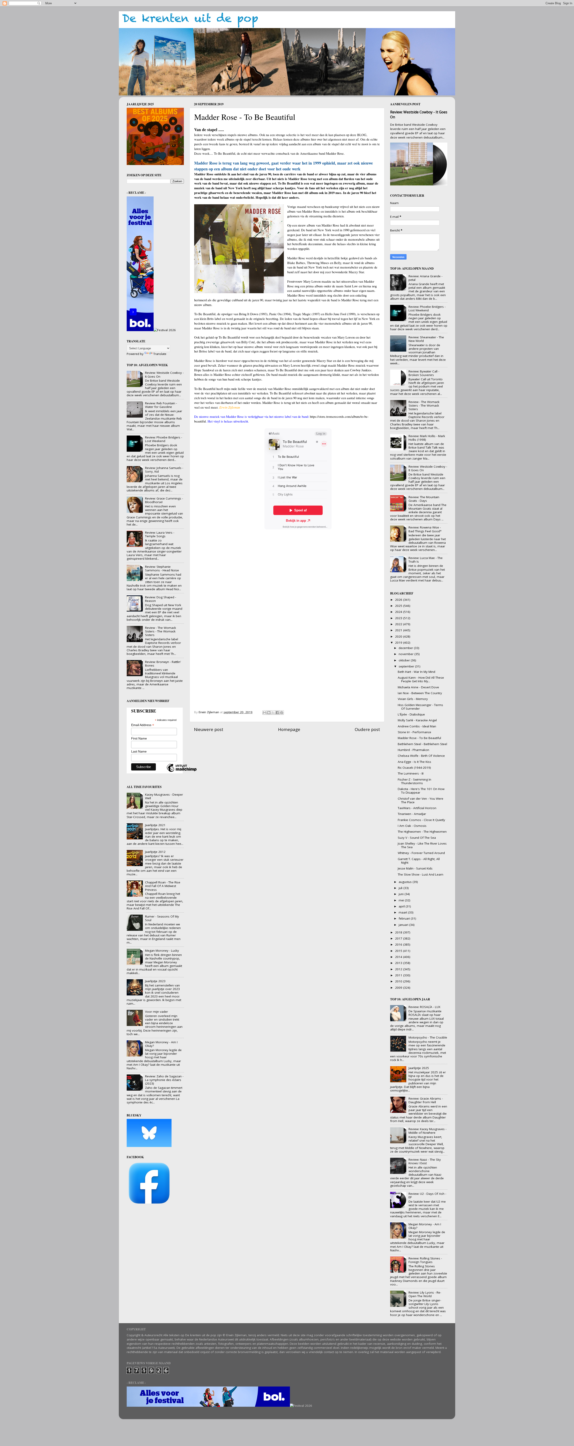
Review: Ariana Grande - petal (425, 278)
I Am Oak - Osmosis (412, 826)
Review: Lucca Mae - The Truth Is (426, 559)
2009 (399, 988)
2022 (399, 624)
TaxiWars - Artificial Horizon (417, 808)
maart (403, 912)
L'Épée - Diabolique (411, 714)
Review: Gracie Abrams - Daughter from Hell (426, 1100)
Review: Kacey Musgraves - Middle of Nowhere (427, 1131)
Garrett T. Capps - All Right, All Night (419, 861)
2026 (399, 600)
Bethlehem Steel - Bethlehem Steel (422, 744)
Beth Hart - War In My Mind (416, 672)
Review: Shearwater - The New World (426, 339)
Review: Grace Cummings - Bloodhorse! (164, 500)
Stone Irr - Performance (414, 732)
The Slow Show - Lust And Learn (420, 874)
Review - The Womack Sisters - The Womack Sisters (160, 631)
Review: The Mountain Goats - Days (424, 499)
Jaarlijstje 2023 (155, 981)
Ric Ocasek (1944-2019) (414, 768)
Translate (159, 354)
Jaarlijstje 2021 (155, 825)
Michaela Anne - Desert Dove (418, 687)
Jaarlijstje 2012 (155, 852)
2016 (399, 944)
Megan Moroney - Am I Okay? (161, 1044)
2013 (399, 963)
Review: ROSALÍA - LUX (424, 1007)
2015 (399, 951)
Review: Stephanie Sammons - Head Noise (162, 568)
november (406, 654)
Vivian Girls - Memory (413, 699)
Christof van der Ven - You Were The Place (420, 800)
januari (404, 925)
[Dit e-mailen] (264, 712)
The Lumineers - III (411, 773)
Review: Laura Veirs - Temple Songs (159, 534)
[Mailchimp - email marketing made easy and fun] (181, 771)
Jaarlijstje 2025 (419, 1068)
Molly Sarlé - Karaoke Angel (417, 720)
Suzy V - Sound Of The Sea (417, 838)
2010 (399, 981)
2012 (399, 969)
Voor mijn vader (156, 1012)
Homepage (289, 729)
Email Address (142, 725)
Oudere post (367, 729)
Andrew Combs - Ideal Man (417, 726)
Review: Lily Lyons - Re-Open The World (425, 1294)
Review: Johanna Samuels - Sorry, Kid (164, 469)
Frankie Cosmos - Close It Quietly (421, 820)
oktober (405, 660)
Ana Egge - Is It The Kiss (414, 762)
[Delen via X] (273, 712)
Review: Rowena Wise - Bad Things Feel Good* (425, 529)
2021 (399, 630)
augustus (406, 882)
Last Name (139, 751)
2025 (399, 606)
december (406, 648)
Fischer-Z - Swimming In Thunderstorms (414, 781)
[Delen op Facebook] (277, 712)
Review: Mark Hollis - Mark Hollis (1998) (427, 438)
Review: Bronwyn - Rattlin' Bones (163, 663)
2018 (399, 932)
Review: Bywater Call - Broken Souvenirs (424, 373)
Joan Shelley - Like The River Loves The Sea (422, 845)
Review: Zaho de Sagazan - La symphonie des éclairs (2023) (164, 1079)
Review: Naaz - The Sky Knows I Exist (425, 1161)
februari (405, 918)
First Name (139, 738)
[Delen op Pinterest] (281, 712)
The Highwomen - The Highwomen (422, 832)
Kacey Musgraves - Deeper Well (164, 796)
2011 (399, 975)
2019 (399, 642)
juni (401, 894)
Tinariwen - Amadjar (412, 814)
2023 (399, 618)
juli (401, 888)
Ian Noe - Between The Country (420, 693)
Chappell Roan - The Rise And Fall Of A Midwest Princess (162, 885)
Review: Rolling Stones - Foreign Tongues (425, 1260)
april (402, 906)
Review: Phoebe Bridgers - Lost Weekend (163, 439)
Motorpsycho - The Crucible (428, 1037)
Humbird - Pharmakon (413, 750)
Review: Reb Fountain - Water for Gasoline (161, 405)
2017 (399, 938)
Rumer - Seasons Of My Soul (162, 918)
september (407, 666)
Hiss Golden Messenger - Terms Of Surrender (420, 707)
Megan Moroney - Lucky (162, 951)
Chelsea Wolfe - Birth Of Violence (421, 756)
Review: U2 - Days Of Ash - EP (427, 1195)
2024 (399, 612)
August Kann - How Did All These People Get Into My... (421, 679)
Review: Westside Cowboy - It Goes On (164, 374)
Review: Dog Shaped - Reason (160, 599)
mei (402, 900)
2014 (399, 957)
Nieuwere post (208, 729)
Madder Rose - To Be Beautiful (419, 738)
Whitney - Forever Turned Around (421, 853)
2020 (399, 636)
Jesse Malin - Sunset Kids (415, 868)
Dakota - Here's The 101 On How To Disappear (421, 791)
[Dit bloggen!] (269, 712)
